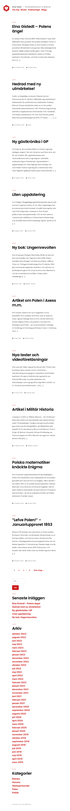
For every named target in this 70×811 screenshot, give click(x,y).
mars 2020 (17, 724)
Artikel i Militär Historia (33, 409)
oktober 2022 (19, 665)
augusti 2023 (19, 637)
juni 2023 (17, 640)
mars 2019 (17, 762)
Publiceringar (34, 10)
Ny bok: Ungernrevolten (34, 247)
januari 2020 (18, 731)
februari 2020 (19, 727)
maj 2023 (17, 644)
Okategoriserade (21, 785)
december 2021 (20, 689)
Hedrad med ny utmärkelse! (26, 86)
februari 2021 (19, 699)
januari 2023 (18, 654)
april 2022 (17, 675)
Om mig (15, 10)
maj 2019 (17, 755)
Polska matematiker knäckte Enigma (31, 465)
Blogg (44, 10)
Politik (33, 178)
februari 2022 (19, 682)
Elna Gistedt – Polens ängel (31, 29)
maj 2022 (17, 672)
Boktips (28, 283)
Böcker (23, 10)
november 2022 (20, 661)
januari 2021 (18, 703)
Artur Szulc (17, 7)
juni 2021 (17, 696)
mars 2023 (17, 647)
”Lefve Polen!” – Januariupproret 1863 (32, 522)
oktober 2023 (19, 634)
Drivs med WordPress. (25, 804)
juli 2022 (16, 668)
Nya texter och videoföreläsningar (30, 357)
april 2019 (17, 759)
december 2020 (20, 706)
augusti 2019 (19, 745)
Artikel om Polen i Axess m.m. (34, 303)
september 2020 (21, 710)
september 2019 (20, 741)
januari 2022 (18, 686)
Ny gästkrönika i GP (30, 141)
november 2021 (20, 693)
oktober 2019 (19, 738)
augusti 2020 (19, 713)
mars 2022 (17, 679)
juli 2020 (16, 717)
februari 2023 (19, 651)
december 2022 (20, 658)
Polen (35, 67)
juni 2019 (17, 752)
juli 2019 (16, 748)
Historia (30, 67)
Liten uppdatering (28, 194)
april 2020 (17, 720)
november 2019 (20, 734)
